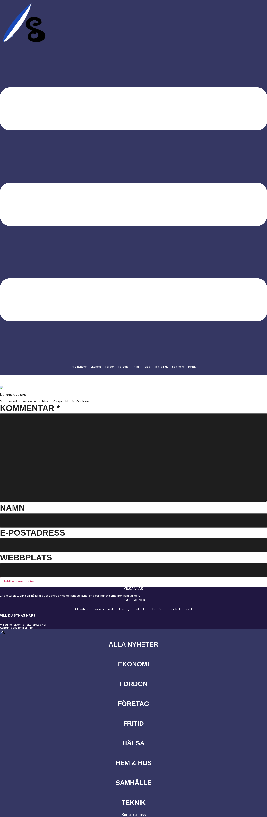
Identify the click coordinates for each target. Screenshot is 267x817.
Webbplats (26, 557)
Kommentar (30, 408)
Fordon (110, 366)
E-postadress (32, 532)
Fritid (136, 366)
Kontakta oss (8, 627)
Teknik (192, 366)
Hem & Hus (161, 366)
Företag (123, 366)
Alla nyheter (79, 366)
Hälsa (146, 366)
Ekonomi (96, 366)
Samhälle (178, 366)
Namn (12, 507)
